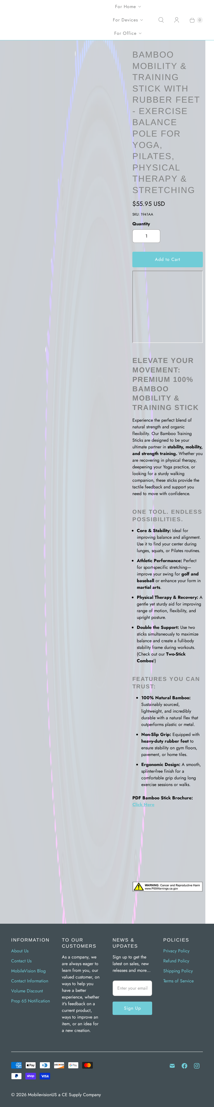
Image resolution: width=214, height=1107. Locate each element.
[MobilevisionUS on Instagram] (197, 1066)
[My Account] (176, 20)
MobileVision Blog (28, 971)
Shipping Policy (178, 971)
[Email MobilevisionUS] (172, 1066)
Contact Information (29, 981)
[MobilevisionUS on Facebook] (184, 1066)
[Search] (161, 20)
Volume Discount (27, 991)
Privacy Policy (176, 951)
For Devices (125, 20)
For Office (125, 33)
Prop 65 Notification (30, 1001)
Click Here (143, 804)
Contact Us (21, 961)
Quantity (141, 224)
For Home (125, 6)
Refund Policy (176, 961)
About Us (19, 951)
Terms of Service (178, 981)
